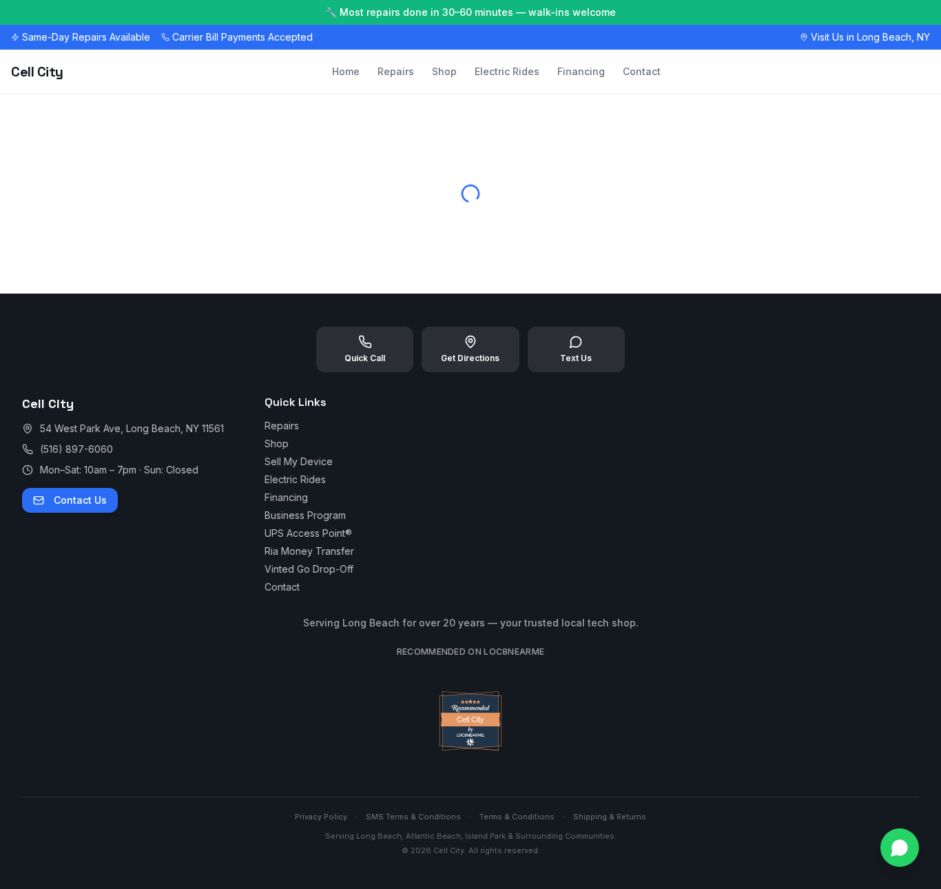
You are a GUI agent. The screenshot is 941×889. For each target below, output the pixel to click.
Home (346, 71)
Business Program (305, 515)
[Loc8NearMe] (470, 747)
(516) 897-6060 (76, 449)
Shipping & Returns (609, 816)
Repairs (396, 71)
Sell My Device (299, 461)
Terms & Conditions (517, 816)
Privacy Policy (321, 816)
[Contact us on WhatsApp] (899, 847)
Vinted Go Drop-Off (309, 569)
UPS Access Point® (308, 533)
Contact (642, 71)
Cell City (37, 72)
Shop (444, 71)
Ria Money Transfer (309, 551)
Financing (581, 71)
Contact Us (80, 500)
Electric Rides (507, 71)
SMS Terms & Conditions (413, 816)
